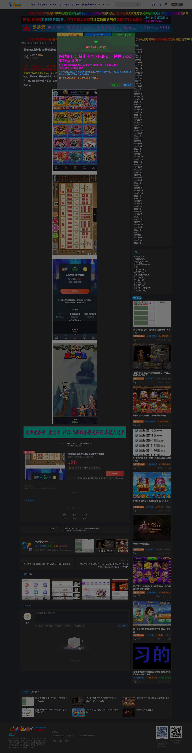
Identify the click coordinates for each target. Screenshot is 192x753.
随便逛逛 (115, 84)
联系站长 (127, 84)
